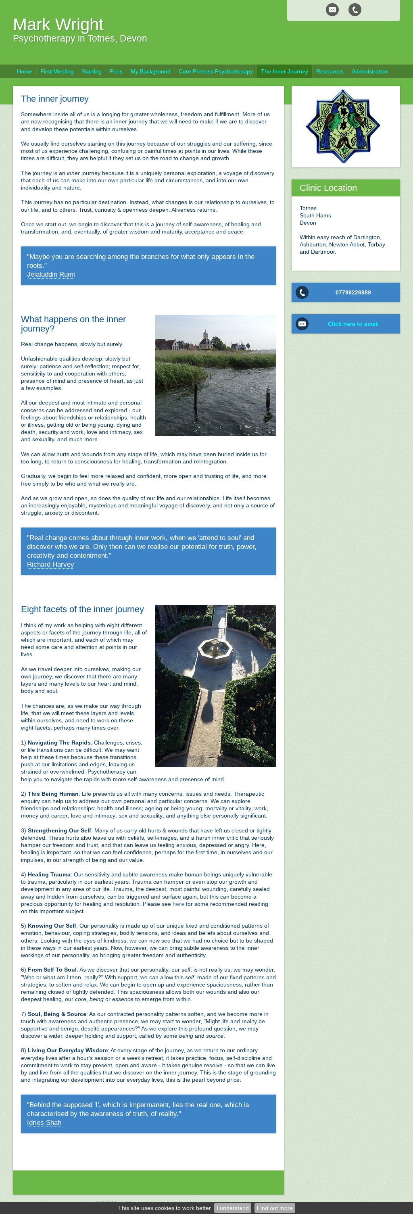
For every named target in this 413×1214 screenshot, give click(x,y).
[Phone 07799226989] (354, 9)
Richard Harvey (50, 564)
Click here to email (353, 324)
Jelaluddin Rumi (51, 274)
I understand (233, 1208)
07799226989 (353, 292)
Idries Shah (44, 1122)
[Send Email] (332, 9)
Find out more (275, 1208)
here (178, 904)
